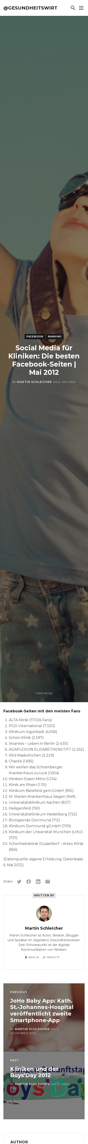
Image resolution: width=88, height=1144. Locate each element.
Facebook (34, 336)
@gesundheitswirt (30, 8)
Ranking (55, 336)
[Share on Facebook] (28, 881)
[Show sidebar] (81, 8)
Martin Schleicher (34, 382)
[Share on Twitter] (19, 881)
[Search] (73, 8)
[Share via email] (47, 881)
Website (53, 957)
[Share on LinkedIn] (38, 881)
